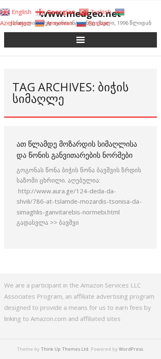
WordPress (131, 349)
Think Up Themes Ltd (64, 349)
